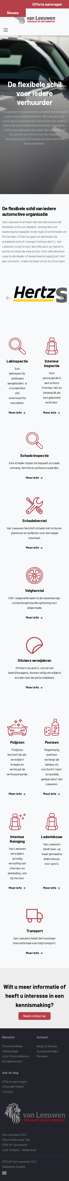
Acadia (20, 1166)
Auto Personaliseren (16, 1056)
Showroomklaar (12, 1046)
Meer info (15, 412)
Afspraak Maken (13, 1086)
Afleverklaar (10, 1051)
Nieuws (13, 13)
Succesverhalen (47, 1051)
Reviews (42, 1056)
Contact (7, 1091)
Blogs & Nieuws (47, 1046)
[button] (62, 297)
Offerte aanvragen (47, 4)
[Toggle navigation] (5, 30)
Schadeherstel (12, 1061)
